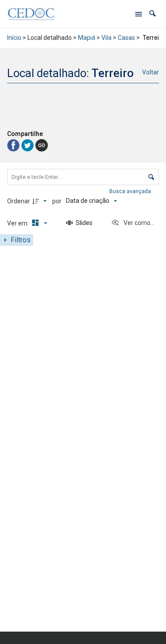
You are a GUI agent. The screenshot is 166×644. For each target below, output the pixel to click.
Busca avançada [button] (130, 191)
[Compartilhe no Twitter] (28, 145)
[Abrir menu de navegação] (139, 13)
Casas (126, 37)
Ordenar (18, 201)
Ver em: (18, 223)
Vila (106, 37)
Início (14, 37)
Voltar (150, 72)
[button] (152, 13)
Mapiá (86, 37)
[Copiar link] (41, 145)
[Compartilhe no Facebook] (14, 145)
